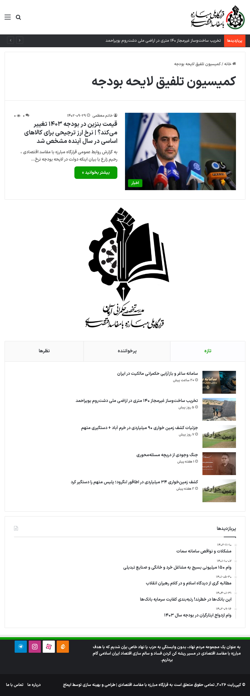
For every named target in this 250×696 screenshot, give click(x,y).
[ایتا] (63, 647)
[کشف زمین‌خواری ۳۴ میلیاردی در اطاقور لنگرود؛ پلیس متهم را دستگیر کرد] (219, 490)
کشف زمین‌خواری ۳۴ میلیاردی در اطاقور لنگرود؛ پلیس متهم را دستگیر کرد (134, 482)
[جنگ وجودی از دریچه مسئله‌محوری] (219, 463)
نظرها (44, 351)
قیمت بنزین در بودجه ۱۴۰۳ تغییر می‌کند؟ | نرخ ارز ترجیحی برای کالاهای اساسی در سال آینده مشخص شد (70, 133)
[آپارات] (49, 647)
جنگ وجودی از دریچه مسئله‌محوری (167, 455)
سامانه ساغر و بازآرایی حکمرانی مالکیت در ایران (157, 374)
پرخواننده (127, 351)
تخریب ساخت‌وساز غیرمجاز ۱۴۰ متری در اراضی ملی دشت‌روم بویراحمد (137, 401)
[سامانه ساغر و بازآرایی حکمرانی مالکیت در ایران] (219, 382)
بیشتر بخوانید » (96, 172)
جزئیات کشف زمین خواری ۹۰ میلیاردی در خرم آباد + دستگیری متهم (139, 428)
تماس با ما (14, 685)
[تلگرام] (21, 647)
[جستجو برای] (18, 20)
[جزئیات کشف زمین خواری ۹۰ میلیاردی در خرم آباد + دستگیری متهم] (219, 436)
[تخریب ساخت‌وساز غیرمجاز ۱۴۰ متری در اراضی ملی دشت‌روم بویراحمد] (219, 409)
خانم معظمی (102, 116)
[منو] (8, 20)
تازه (207, 351)
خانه (228, 64)
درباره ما (34, 685)
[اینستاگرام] (35, 647)
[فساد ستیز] (216, 17)
